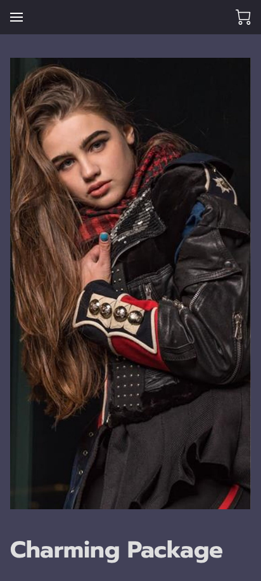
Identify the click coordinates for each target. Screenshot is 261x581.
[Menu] (16, 17)
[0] (243, 17)
